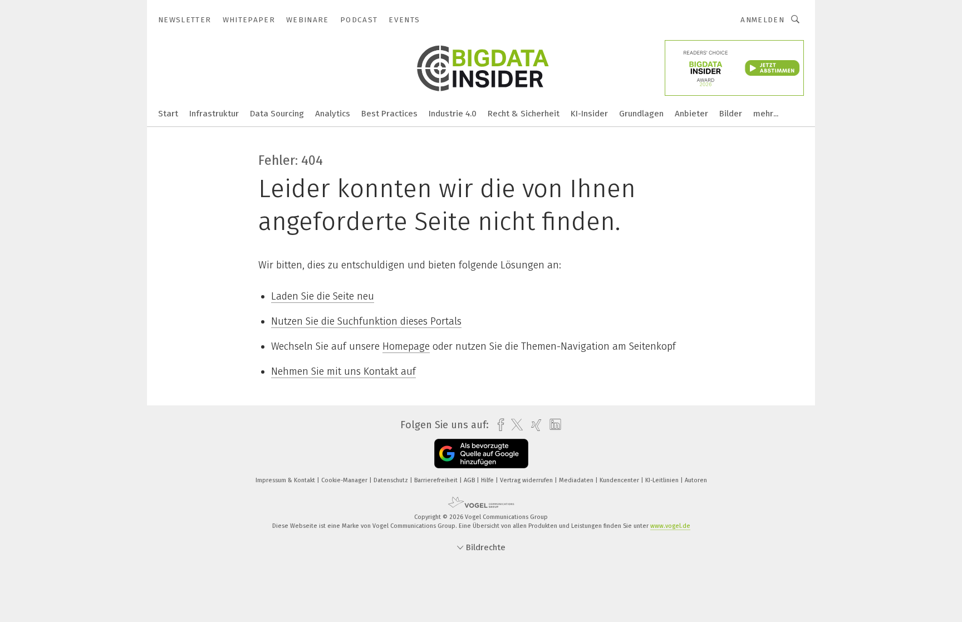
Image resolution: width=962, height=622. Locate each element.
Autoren (696, 480)
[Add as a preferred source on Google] (481, 453)
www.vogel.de (670, 526)
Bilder (730, 114)
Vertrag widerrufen (527, 480)
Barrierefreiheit (436, 480)
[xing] (533, 425)
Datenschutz (392, 480)
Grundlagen (641, 114)
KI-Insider (589, 114)
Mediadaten (577, 480)
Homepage (406, 346)
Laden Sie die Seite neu (322, 296)
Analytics (332, 114)
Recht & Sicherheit (523, 114)
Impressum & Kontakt (286, 480)
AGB (470, 480)
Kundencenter (620, 480)
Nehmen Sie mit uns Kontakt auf (343, 371)
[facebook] (498, 425)
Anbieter (691, 114)
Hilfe (488, 480)
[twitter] (514, 425)
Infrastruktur (214, 114)
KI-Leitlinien (662, 480)
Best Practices (389, 114)
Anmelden (762, 20)
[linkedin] (552, 425)
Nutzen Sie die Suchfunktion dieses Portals (366, 321)
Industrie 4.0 (453, 114)
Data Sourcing (277, 114)
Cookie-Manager (345, 480)
